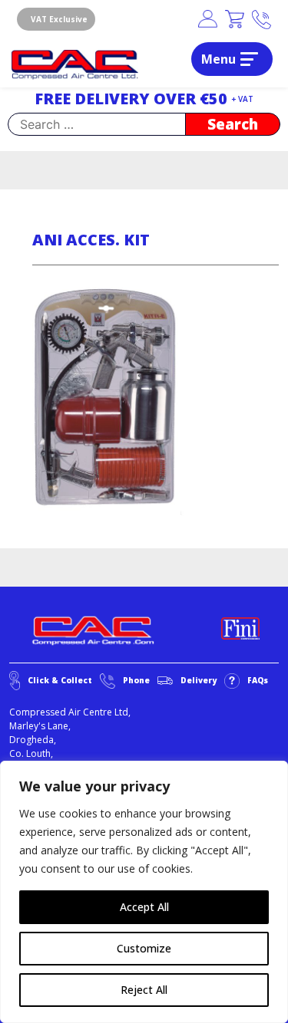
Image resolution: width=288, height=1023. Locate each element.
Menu (218, 59)
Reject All (144, 989)
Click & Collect (60, 680)
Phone (136, 680)
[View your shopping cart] (234, 19)
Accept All (144, 907)
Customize (144, 948)
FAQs (257, 680)
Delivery (198, 680)
